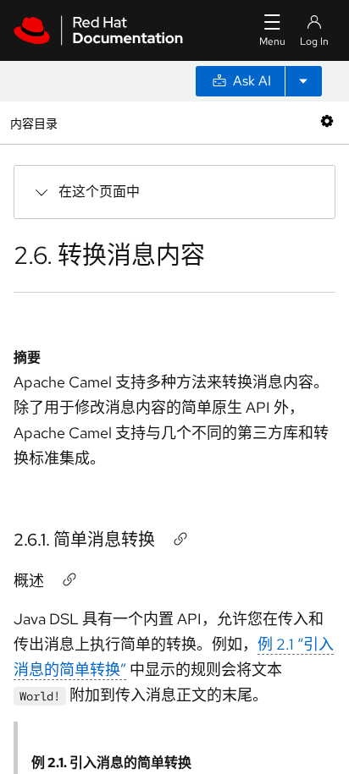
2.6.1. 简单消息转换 (84, 540)
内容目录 (33, 122)
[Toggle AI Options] (303, 81)
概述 (29, 580)
